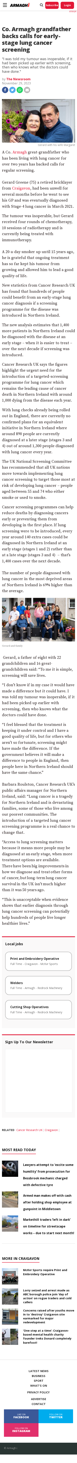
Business (38, 1376)
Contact (39, 1404)
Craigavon (21, 188)
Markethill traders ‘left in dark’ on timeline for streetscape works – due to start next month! (48, 1226)
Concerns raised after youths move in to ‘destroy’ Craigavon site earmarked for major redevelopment (48, 1316)
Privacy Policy (38, 1392)
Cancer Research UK (29, 1130)
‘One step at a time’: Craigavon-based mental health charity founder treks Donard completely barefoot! (47, 1336)
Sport (38, 1380)
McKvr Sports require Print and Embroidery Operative (45, 1272)
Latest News (39, 1371)
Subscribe (52, 5)
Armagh (19, 152)
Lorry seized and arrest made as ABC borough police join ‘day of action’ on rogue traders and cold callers (47, 1296)
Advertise (38, 1399)
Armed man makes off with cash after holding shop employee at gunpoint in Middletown (47, 1202)
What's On (38, 1385)
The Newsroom (18, 79)
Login (67, 5)
